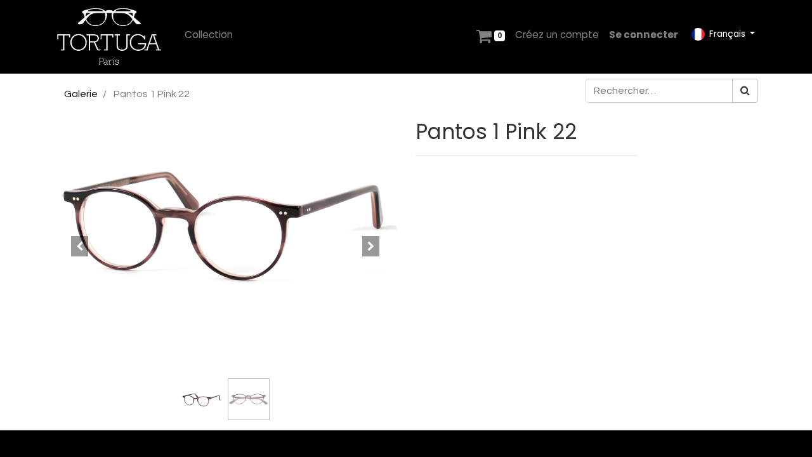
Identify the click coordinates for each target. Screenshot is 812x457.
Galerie (81, 94)
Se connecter (643, 34)
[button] (79, 246)
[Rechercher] (745, 91)
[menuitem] (209, 35)
